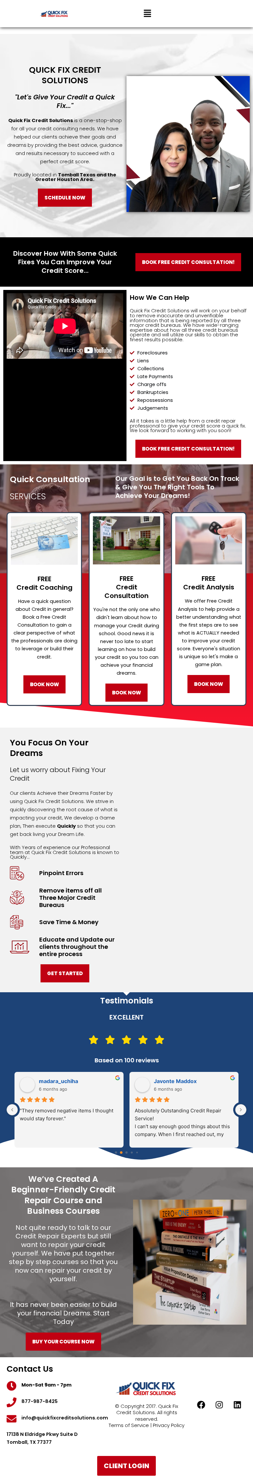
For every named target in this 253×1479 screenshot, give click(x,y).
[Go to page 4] (137, 1153)
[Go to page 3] (132, 1152)
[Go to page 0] (116, 1153)
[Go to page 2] (126, 1152)
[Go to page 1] (121, 1152)
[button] (147, 14)
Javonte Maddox (175, 1081)
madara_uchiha (58, 1081)
